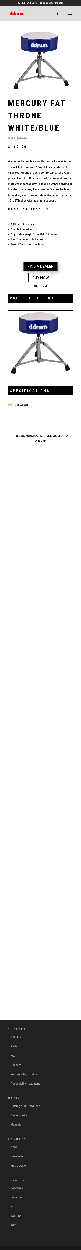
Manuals (16, 1124)
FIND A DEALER (40, 266)
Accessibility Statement (25, 1083)
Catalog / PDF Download (25, 1106)
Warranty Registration (24, 1074)
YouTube (16, 1216)
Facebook (17, 1188)
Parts (14, 1046)
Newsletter (17, 1156)
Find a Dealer (19, 1165)
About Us (16, 1037)
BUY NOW (40, 277)
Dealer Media (19, 1115)
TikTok (15, 1225)
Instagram (17, 1197)
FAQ (13, 1055)
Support (16, 1064)
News (14, 1147)
